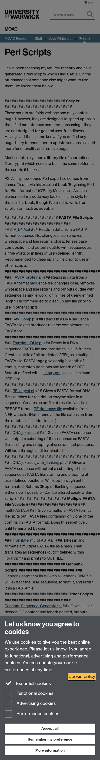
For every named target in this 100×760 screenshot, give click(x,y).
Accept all (50, 728)
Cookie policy (81, 676)
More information (50, 750)
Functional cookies (34, 693)
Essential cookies (33, 683)
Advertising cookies (35, 703)
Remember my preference (50, 739)
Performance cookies (37, 714)
